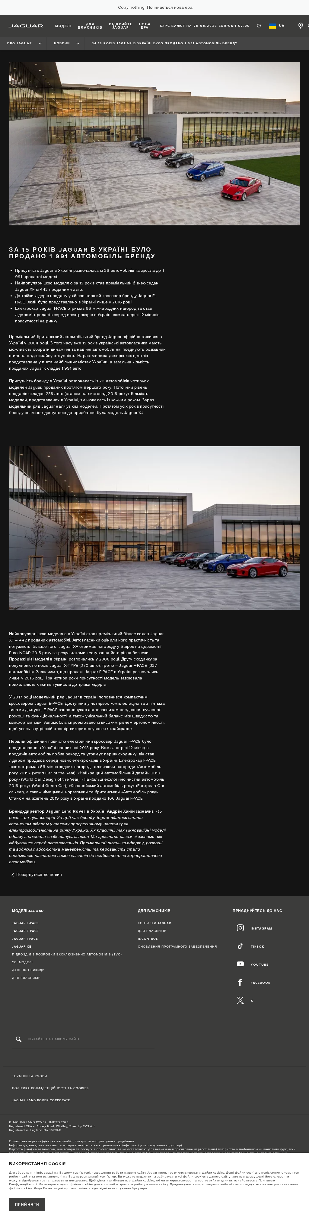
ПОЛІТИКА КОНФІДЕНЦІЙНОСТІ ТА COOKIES (50, 1088)
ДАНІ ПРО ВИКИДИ (28, 970)
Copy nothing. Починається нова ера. (155, 7)
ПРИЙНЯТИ (27, 1205)
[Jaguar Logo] (26, 26)
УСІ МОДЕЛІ (22, 962)
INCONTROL (148, 939)
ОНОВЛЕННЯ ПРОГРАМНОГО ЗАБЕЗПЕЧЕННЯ (177, 947)
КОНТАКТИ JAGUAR (154, 923)
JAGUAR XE (21, 947)
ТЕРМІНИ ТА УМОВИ (29, 1076)
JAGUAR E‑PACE (25, 931)
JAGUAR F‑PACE (25, 923)
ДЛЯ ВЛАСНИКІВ (26, 978)
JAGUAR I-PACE (25, 939)
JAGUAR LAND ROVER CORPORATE (41, 1100)
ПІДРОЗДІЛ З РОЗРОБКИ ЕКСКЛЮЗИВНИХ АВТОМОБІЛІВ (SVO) (67, 954)
